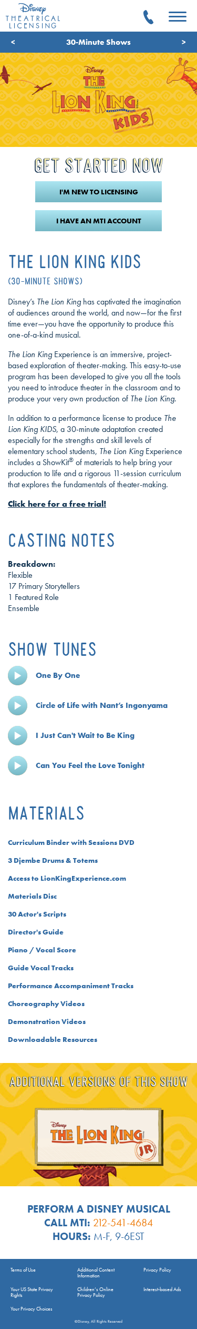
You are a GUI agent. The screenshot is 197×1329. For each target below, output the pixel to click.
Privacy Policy (157, 1269)
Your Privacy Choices (32, 1309)
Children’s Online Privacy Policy (95, 1292)
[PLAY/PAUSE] (17, 675)
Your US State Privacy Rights (32, 1292)
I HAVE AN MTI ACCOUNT (98, 220)
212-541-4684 (123, 1222)
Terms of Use (23, 1269)
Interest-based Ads (162, 1289)
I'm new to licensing (98, 191)
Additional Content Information (96, 1272)
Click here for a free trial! (57, 503)
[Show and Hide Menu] (177, 17)
